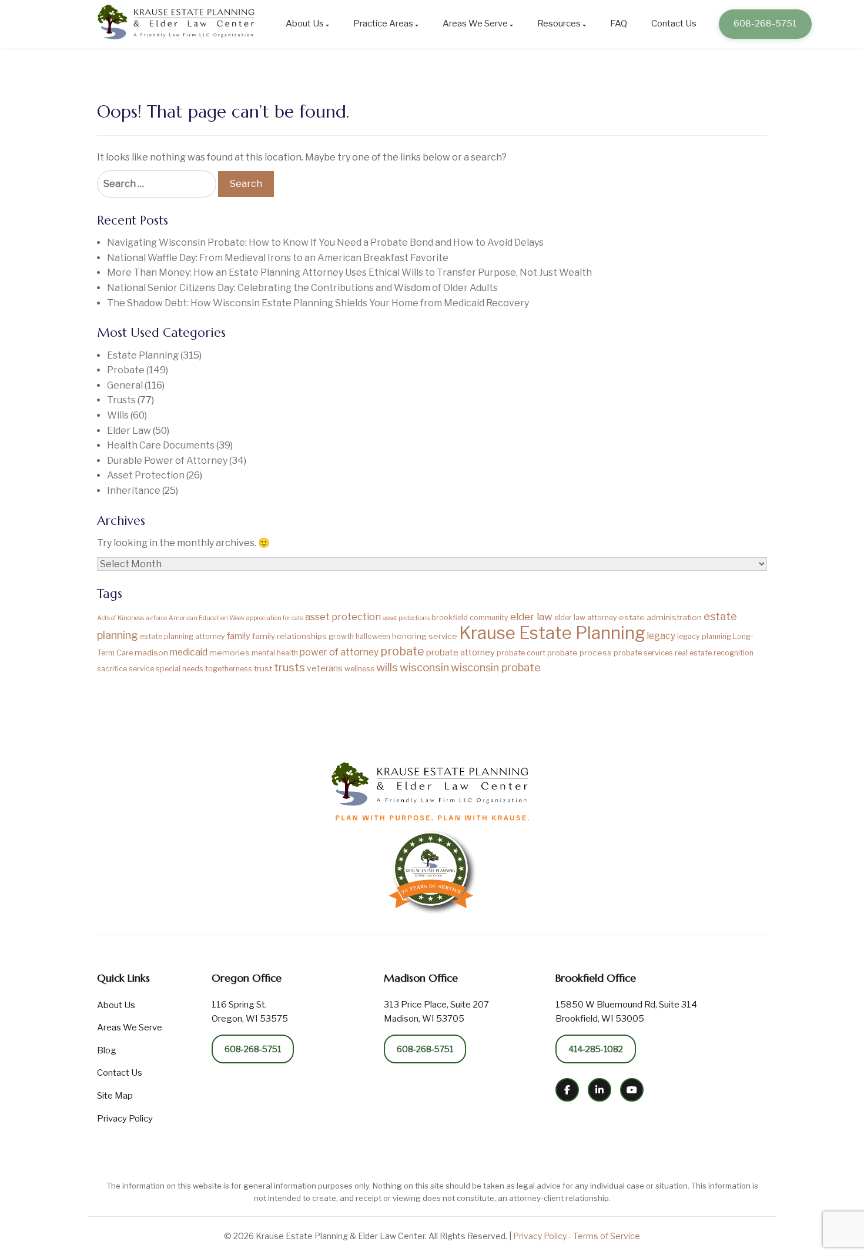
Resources (559, 23)
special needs (179, 668)
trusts (289, 667)
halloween (373, 636)
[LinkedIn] (599, 1090)
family (238, 636)
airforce (156, 618)
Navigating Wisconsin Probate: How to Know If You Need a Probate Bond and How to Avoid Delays (325, 242)
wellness (359, 668)
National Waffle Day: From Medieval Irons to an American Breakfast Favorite (277, 257)
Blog (106, 1050)
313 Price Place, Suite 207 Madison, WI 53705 (436, 1011)
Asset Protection (146, 475)
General (125, 385)
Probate (126, 370)
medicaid (188, 652)
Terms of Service (606, 1236)
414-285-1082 (595, 1049)
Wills (118, 415)
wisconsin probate (496, 667)
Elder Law (129, 430)
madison (151, 652)
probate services (643, 652)
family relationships (289, 636)
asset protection (343, 617)
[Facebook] (567, 1090)
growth (341, 636)
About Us (305, 23)
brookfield (449, 617)
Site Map (115, 1095)
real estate (693, 652)
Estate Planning (143, 355)
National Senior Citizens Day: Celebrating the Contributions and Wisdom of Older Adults (302, 287)
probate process (579, 652)
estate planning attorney (182, 636)
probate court (521, 652)
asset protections (406, 618)
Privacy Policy (125, 1118)
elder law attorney (585, 617)
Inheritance (133, 490)
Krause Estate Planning (552, 633)
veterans (325, 668)
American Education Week (207, 618)
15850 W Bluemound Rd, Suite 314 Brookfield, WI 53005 (626, 1011)
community (489, 617)
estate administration (660, 617)
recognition (734, 652)
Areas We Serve (475, 23)
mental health (275, 652)
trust (263, 668)
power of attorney (339, 652)
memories (229, 652)
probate (402, 651)
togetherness (228, 668)
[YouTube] (632, 1090)
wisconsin (424, 667)
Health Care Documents (161, 445)
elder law (531, 616)
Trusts (121, 400)
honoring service (424, 636)
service (141, 668)
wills (387, 667)
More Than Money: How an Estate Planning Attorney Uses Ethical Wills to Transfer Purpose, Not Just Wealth (349, 272)
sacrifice (112, 668)
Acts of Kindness (120, 618)
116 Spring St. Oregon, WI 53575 (250, 1011)
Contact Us (673, 23)
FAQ (618, 23)
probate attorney (460, 652)
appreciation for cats (274, 618)
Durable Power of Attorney (167, 460)
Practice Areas (383, 23)
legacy (661, 635)
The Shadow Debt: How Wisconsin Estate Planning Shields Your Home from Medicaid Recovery (318, 303)
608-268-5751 (765, 23)
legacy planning (704, 636)
